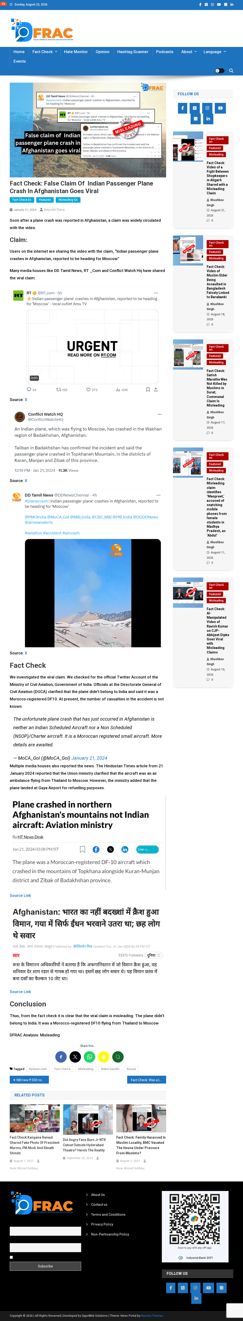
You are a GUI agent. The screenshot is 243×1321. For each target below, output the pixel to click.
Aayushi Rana (54, 209)
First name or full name (27, 1224)
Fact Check (43, 51)
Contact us (99, 1204)
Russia (131, 1069)
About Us (98, 1195)
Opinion (102, 51)
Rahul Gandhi (110, 1069)
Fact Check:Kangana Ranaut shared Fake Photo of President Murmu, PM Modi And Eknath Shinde (34, 1145)
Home (19, 51)
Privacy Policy (102, 1224)
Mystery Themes (152, 1315)
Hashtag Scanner (132, 51)
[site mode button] (219, 70)
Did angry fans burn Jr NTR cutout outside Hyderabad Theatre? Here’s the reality (84, 1145)
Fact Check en (22, 199)
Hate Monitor (76, 51)
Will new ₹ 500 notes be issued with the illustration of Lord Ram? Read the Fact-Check (32, 1080)
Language (212, 51)
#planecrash (38, 1069)
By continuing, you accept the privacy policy (46, 1257)
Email (14, 1240)
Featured (45, 199)
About (186, 51)
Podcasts (164, 51)
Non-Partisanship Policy (110, 1234)
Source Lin (19, 895)
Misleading (85, 1069)
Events (20, 61)
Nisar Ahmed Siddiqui (24, 1168)
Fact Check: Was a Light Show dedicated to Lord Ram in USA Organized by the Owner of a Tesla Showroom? (148, 1080)
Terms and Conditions (108, 1214)
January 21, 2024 (89, 758)
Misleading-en (68, 199)
